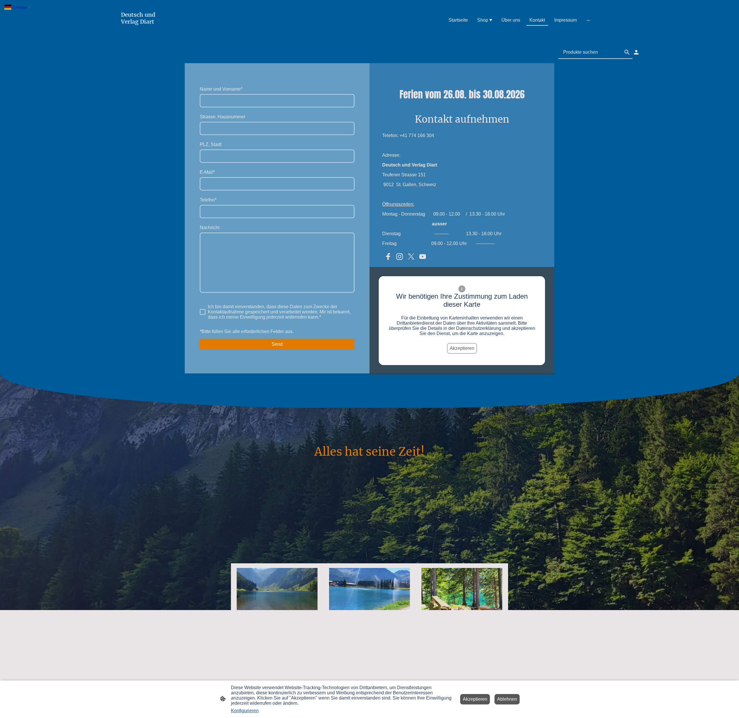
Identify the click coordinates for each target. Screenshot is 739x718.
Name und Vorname (221, 89)
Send (277, 344)
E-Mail (207, 172)
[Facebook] (388, 256)
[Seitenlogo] (142, 33)
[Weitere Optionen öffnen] (588, 20)
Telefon (208, 199)
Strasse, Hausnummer (222, 116)
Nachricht (209, 227)
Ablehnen (507, 699)
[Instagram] (399, 256)
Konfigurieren (245, 710)
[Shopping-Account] (636, 52)
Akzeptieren (462, 348)
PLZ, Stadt (210, 144)
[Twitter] (411, 256)
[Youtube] (422, 256)
